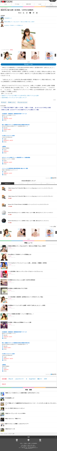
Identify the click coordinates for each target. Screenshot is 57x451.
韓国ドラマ (39, 378)
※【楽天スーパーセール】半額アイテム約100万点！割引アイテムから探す (20, 95)
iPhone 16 (11, 378)
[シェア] (27, 13)
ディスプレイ (34, 183)
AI (26, 378)
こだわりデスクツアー (19, 378)
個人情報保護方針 (34, 443)
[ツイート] (23, 13)
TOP (29, 437)
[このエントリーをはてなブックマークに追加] (37, 13)
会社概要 (29, 443)
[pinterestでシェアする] (33, 13)
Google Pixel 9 (32, 378)
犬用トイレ (48, 183)
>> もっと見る (53, 226)
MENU (52, 1)
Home (16, 441)
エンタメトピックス (23, 102)
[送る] (30, 13)
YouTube (40, 441)
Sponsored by (48, 178)
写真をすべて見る (29, 64)
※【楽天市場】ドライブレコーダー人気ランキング (14, 97)
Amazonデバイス (7, 183)
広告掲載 (25, 443)
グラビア (4, 102)
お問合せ (21, 443)
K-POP (45, 378)
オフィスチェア (21, 183)
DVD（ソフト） (12, 102)
